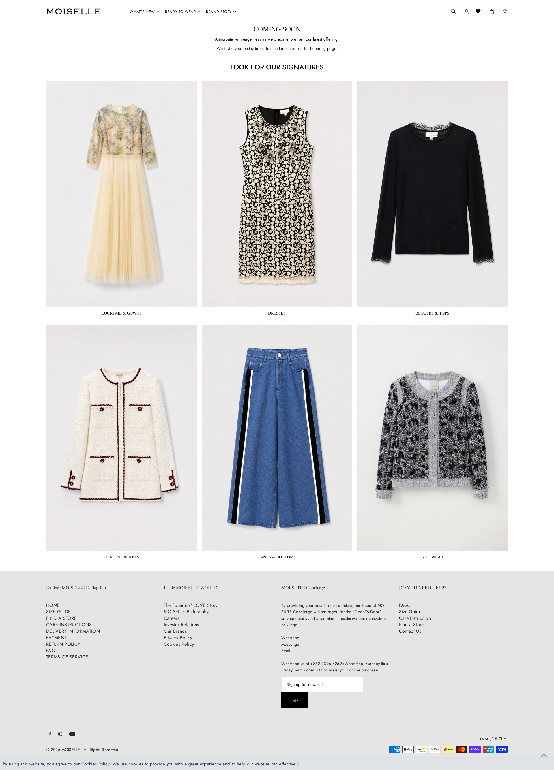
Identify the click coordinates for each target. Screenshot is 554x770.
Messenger (291, 644)
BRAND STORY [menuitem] (219, 11)
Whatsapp (290, 638)
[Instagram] (60, 734)
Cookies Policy (179, 644)
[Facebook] (50, 734)
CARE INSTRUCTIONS (69, 624)
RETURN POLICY (63, 644)
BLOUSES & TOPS (432, 313)
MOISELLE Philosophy (186, 611)
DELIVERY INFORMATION (73, 631)
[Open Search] (453, 11)
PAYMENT (56, 637)
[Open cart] (491, 10)
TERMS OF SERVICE (67, 657)
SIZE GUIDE (58, 611)
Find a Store (411, 624)
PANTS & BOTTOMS (277, 557)
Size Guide (410, 611)
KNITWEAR (432, 557)
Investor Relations (181, 624)
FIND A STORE (61, 618)
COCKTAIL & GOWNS (122, 313)
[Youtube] (72, 734)
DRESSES (277, 313)
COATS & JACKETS (121, 557)
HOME (53, 605)
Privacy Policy (178, 637)
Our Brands (175, 631)
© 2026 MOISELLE (63, 749)
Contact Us (410, 631)
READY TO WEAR (180, 11)
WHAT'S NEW (142, 11)
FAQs (51, 650)
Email (286, 651)
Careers (171, 618)
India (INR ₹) (490, 738)
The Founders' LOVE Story (191, 605)
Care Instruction (415, 618)
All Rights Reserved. (101, 749)
